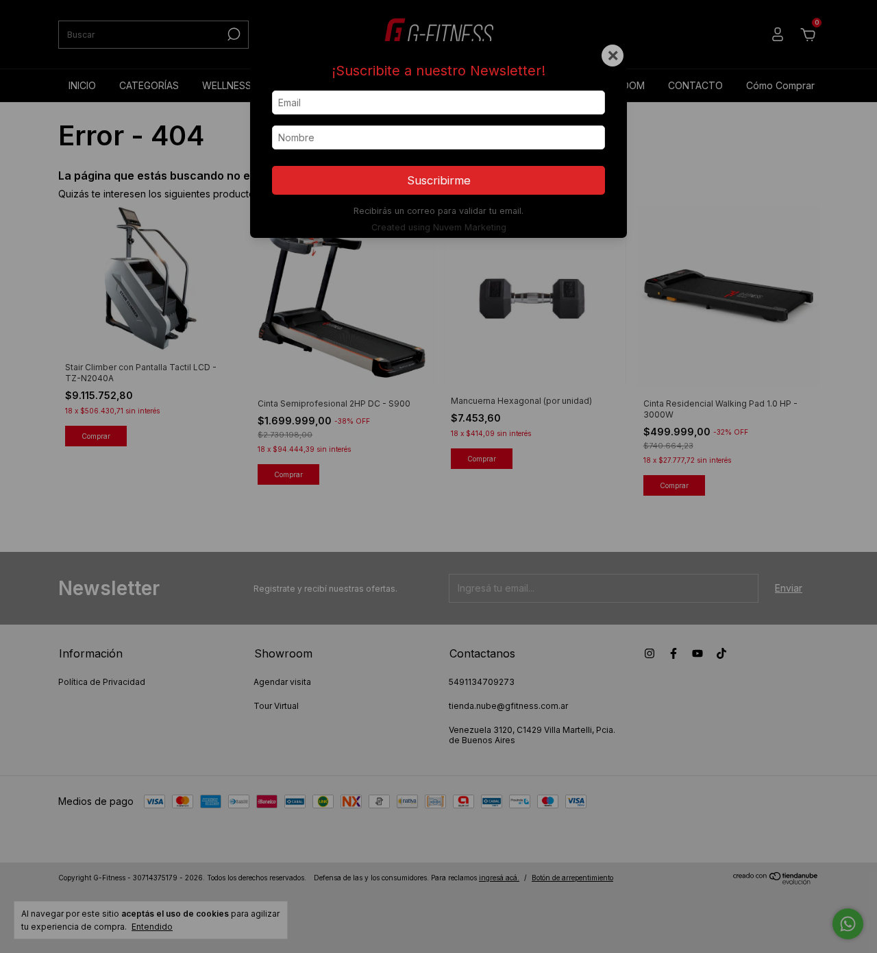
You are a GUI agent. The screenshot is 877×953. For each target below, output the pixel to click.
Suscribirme (439, 180)
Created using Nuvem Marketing (438, 227)
